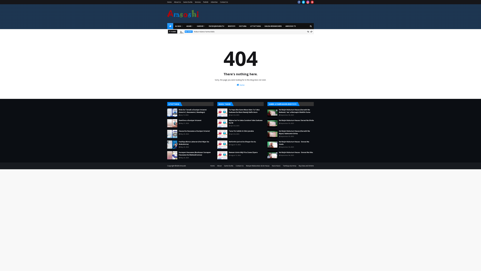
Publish (205, 2)
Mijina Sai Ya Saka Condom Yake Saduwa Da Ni (245, 121)
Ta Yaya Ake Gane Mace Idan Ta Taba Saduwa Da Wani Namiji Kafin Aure (244, 111)
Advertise (214, 2)
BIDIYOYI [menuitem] (231, 26)
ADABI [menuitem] (189, 26)
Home (169, 2)
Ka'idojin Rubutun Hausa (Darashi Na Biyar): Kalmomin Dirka (294, 132)
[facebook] (299, 2)
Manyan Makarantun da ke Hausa (257, 166)
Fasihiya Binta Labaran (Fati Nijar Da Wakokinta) (194, 143)
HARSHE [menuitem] (200, 26)
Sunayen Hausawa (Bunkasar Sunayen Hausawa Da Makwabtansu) (195, 153)
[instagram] (307, 2)
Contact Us (224, 2)
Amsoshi (183, 166)
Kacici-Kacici (276, 166)
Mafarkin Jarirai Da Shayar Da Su (242, 142)
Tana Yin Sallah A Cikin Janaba (241, 131)
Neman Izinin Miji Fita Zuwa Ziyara (243, 152)
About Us (177, 2)
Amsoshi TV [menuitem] (290, 26)
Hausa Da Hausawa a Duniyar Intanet (194, 131)
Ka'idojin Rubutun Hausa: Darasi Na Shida (296, 120)
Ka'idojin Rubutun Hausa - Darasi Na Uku (296, 152)
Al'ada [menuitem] (178, 26)
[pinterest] (312, 2)
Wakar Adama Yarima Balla (204, 31)
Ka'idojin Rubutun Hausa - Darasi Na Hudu (294, 143)
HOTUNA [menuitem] (242, 26)
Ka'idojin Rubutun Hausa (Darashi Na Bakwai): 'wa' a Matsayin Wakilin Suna (294, 111)
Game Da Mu (187, 2)
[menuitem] (170, 26)
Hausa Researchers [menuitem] (273, 26)
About (219, 166)
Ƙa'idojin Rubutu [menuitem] (216, 26)
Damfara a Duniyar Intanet (190, 120)
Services (198, 2)
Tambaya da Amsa (289, 166)
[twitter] (303, 2)
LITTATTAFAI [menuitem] (255, 26)
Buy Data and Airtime (306, 166)
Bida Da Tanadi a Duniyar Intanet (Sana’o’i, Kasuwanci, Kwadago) (193, 111)
